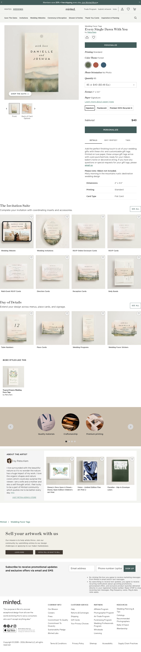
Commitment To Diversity (55, 624)
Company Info (54, 605)
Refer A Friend (123, 625)
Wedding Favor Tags (20, 522)
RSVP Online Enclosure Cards (85, 251)
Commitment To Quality (58, 620)
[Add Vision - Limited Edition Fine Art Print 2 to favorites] (102, 459)
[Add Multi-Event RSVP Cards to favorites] (31, 257)
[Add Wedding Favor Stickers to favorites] (138, 313)
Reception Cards (79, 291)
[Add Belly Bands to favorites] (138, 257)
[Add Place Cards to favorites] (67, 313)
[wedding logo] (70, 9)
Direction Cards (43, 291)
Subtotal (89, 120)
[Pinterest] (8, 625)
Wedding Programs (81, 347)
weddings (18, 9)
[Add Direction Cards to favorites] (67, 257)
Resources (122, 605)
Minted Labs (53, 633)
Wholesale (98, 629)
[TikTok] (11, 625)
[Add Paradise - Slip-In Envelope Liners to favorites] (132, 459)
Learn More (19, 552)
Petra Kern (91, 32)
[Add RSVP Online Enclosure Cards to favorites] (103, 216)
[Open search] (135, 18)
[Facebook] (5, 625)
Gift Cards (75, 620)
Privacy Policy (78, 643)
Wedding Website (8, 251)
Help (73, 609)
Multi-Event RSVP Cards (11, 291)
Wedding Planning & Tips (125, 610)
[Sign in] (122, 9)
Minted (3, 522)
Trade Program (90, 9)
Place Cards (42, 347)
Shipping (74, 616)
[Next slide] (34, 108)
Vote (115, 9)
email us (89, 165)
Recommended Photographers (123, 620)
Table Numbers (7, 347)
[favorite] (93, 37)
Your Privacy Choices (80, 623)
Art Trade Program (102, 616)
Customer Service (79, 605)
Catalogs (120, 615)
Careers (51, 612)
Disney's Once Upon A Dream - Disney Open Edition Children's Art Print (60, 489)
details (93, 140)
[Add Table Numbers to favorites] (31, 313)
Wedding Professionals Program (103, 624)
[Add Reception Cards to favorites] (103, 257)
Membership (122, 628)
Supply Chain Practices (128, 643)
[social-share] (87, 37)
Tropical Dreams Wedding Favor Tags (12, 391)
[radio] (90, 108)
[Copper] (96, 65)
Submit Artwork (104, 9)
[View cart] (134, 9)
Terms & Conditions (58, 643)
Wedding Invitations (45, 251)
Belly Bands (113, 291)
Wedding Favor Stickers (118, 347)
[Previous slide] (6, 108)
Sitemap (93, 643)
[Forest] (88, 65)
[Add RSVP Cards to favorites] (138, 216)
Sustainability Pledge (56, 629)
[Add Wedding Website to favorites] (31, 216)
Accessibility (107, 643)
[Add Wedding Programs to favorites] (103, 313)
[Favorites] (128, 9)
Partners (98, 605)
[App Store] (9, 631)
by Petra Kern (7, 395)
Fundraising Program (103, 620)
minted (7, 9)
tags (128, 140)
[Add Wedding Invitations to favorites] (67, 216)
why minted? (110, 140)
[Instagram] (15, 625)
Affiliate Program (101, 609)
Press (50, 616)
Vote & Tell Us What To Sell (49, 552)
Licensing (98, 633)
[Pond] (103, 65)
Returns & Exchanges (80, 612)
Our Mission (53, 609)
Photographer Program (104, 612)
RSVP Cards (114, 251)
